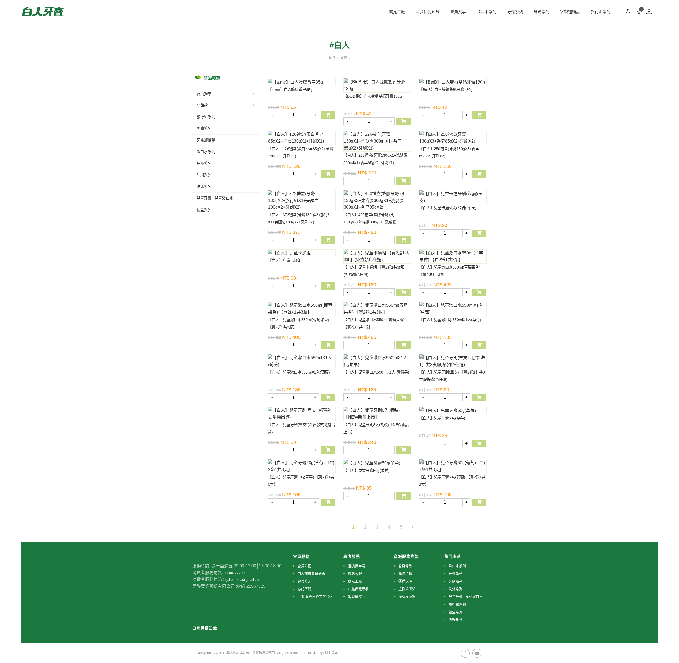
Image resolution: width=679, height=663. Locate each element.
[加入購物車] (328, 115)
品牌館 (202, 105)
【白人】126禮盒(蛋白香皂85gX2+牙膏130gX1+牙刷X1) (300, 152)
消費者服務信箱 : (208, 579)
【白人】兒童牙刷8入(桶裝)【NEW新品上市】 (376, 428)
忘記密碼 (304, 589)
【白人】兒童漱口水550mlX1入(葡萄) (299, 372)
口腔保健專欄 (358, 589)
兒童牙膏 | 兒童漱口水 (215, 198)
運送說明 (405, 581)
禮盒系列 (204, 210)
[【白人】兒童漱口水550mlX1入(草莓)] (453, 309)
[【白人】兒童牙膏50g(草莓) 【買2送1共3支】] (302, 466)
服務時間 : (201, 566)
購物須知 (405, 574)
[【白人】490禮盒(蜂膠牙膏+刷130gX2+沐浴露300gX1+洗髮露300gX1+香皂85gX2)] (377, 200)
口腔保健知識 (427, 11)
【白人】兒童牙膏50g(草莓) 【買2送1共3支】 (301, 481)
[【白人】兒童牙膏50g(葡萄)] (377, 463)
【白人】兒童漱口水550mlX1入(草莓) (450, 320)
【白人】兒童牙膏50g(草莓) (442, 418)
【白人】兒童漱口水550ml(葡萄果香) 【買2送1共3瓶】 (298, 323)
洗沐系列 (204, 187)
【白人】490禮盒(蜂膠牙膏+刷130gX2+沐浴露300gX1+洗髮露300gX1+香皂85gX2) (369, 219)
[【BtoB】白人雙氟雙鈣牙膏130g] (453, 82)
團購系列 (204, 128)
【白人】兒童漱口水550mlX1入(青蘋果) (376, 372)
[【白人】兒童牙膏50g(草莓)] (453, 410)
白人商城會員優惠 (311, 574)
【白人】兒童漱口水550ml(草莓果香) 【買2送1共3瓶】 (449, 271)
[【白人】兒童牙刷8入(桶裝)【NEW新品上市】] (377, 414)
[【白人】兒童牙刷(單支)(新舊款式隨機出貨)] (302, 414)
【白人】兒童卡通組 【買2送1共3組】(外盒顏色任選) (375, 271)
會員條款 (405, 566)
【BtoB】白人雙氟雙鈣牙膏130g (446, 89)
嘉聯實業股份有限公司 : (214, 586)
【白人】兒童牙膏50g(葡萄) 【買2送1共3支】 (452, 481)
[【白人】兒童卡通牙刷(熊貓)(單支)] (453, 197)
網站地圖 (232, 653)
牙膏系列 (515, 11)
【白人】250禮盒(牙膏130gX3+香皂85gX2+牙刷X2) (449, 152)
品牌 (344, 57)
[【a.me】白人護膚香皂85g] (302, 82)
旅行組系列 (601, 11)
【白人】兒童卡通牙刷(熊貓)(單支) (447, 208)
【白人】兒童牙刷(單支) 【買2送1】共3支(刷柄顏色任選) (452, 376)
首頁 (332, 57)
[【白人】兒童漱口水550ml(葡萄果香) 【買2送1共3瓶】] (302, 309)
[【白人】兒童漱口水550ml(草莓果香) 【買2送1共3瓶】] (453, 256)
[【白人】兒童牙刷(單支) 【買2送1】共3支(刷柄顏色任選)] (453, 361)
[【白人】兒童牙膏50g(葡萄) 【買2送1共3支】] (453, 466)
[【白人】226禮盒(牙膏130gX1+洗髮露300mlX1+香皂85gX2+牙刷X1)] (377, 141)
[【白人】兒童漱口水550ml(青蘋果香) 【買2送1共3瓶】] (377, 309)
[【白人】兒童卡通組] (302, 253)
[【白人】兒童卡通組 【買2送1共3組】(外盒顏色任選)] (377, 256)
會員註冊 (304, 566)
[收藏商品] (330, 85)
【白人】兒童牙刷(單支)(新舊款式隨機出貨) (301, 428)
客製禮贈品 (570, 11)
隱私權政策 (407, 597)
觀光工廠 (397, 11)
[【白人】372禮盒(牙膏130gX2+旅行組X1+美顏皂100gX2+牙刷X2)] (302, 200)
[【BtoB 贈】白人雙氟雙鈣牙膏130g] (377, 85)
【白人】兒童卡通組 (284, 260)
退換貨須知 (407, 589)
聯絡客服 (355, 574)
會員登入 (304, 581)
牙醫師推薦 (206, 140)
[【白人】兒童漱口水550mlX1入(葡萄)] (302, 361)
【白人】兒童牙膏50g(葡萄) (366, 470)
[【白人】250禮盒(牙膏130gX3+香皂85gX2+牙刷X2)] (453, 138)
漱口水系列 (487, 11)
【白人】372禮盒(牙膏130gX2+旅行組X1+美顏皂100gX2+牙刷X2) (300, 218)
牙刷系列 (542, 11)
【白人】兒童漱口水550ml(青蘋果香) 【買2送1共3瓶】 (374, 323)
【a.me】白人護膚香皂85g (290, 89)
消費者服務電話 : (208, 572)
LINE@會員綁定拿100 (315, 597)
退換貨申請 (356, 566)
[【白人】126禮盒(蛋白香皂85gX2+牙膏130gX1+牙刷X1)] (302, 138)
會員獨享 (204, 94)
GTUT (220, 653)
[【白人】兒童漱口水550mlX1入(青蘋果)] (377, 361)
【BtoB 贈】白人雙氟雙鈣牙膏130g (372, 96)
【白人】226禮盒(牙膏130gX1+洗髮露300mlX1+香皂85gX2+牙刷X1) (375, 159)
